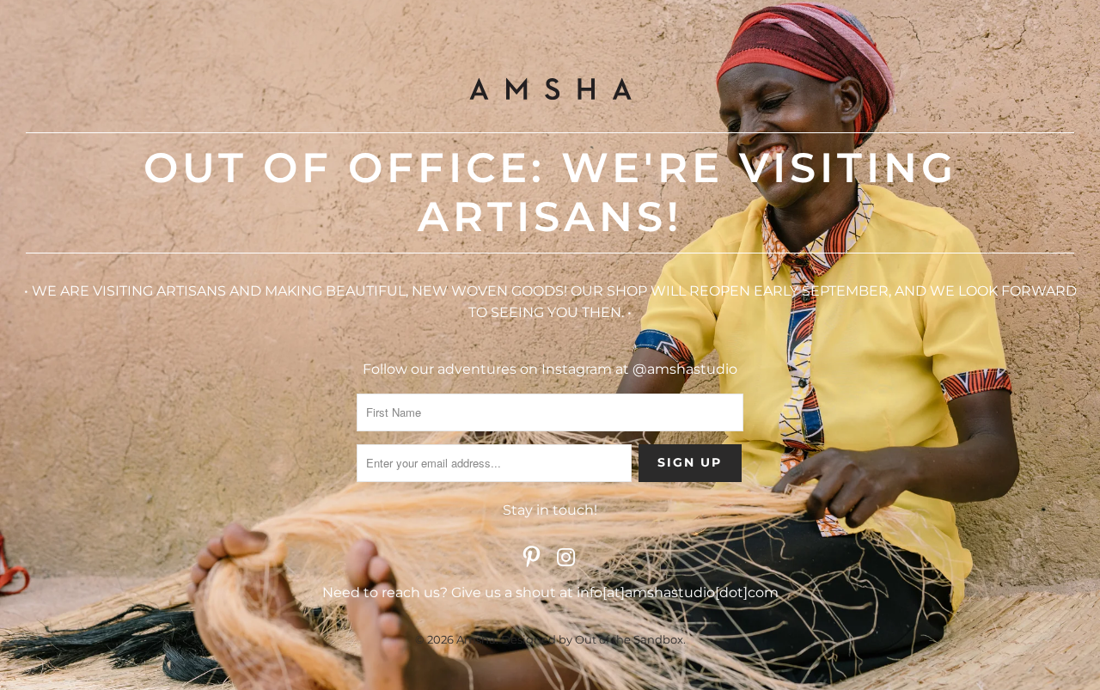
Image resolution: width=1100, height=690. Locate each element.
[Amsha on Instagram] (566, 558)
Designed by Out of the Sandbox (592, 639)
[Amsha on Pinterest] (532, 558)
